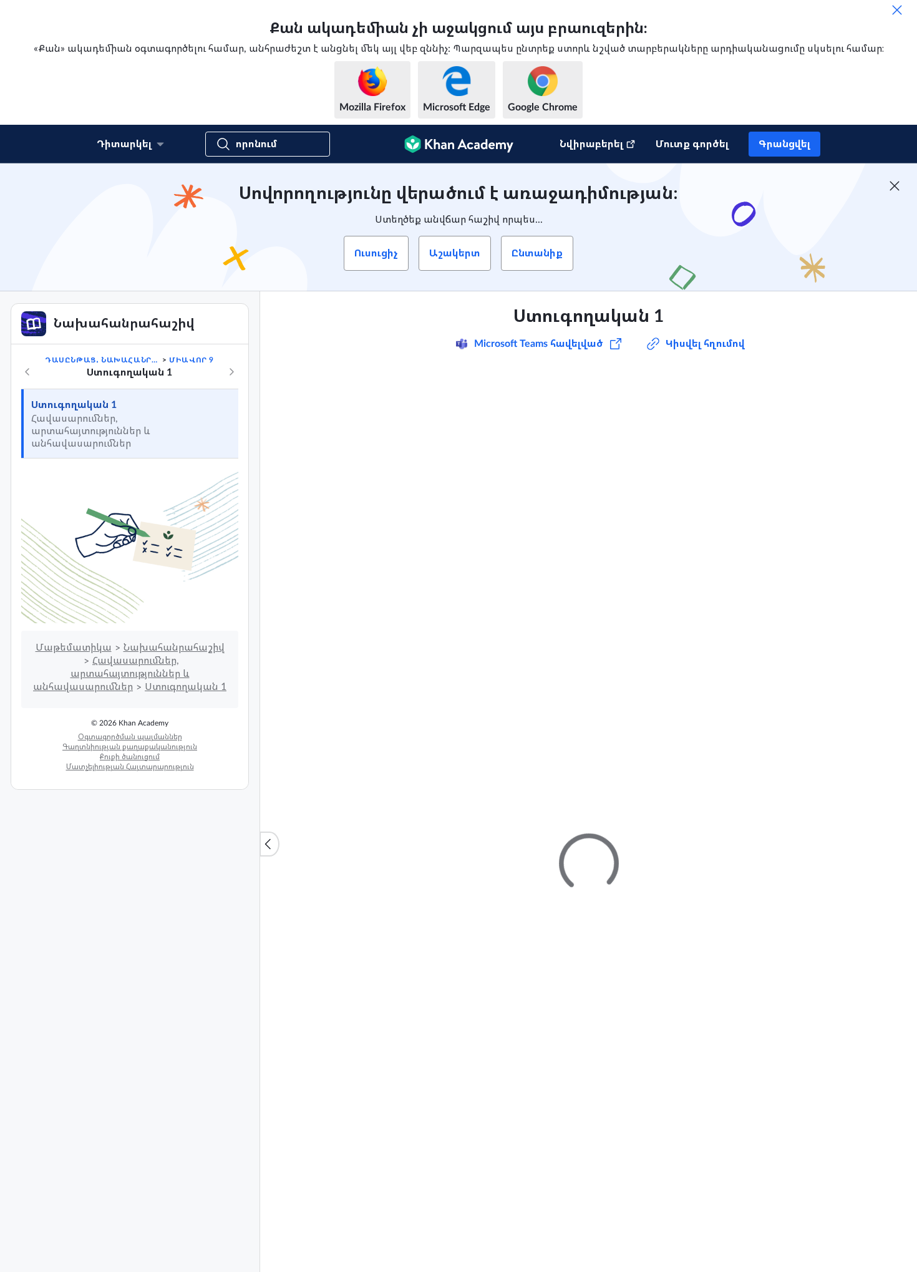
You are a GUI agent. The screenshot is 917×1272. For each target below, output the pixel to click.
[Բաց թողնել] (897, 10)
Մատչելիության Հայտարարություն (130, 766)
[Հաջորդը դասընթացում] (231, 371)
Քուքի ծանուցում (130, 756)
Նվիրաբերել (591, 144)
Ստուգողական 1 (74, 405)
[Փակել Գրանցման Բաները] (894, 185)
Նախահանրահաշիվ (174, 648)
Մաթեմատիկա (74, 648)
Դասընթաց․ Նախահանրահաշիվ (102, 360)
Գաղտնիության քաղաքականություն (129, 746)
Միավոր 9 (191, 360)
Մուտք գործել (692, 144)
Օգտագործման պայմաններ (130, 736)
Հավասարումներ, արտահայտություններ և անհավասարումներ (111, 674)
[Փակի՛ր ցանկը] (269, 844)
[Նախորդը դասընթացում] (27, 371)
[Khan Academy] (458, 144)
